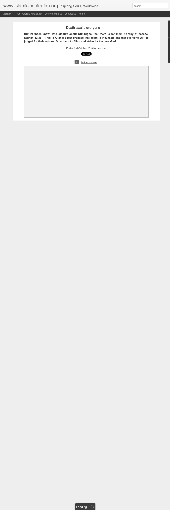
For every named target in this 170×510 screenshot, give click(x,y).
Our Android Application (29, 13)
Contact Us (70, 13)
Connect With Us (53, 13)
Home (82, 13)
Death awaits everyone (83, 27)
